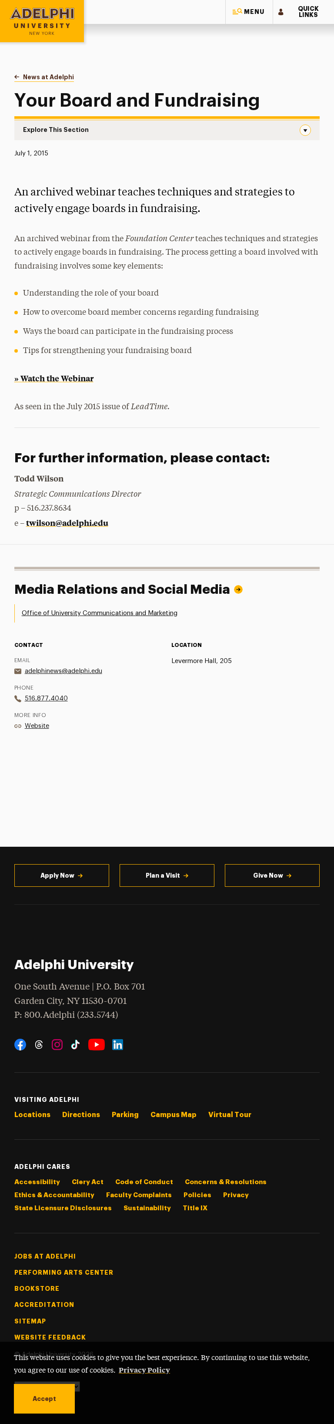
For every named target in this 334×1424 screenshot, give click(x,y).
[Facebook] (20, 1044)
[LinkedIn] (117, 1044)
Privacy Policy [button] (144, 1369)
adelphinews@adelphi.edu (63, 671)
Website (37, 726)
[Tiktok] (75, 1044)
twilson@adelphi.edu (67, 522)
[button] (249, 12)
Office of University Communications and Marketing (99, 613)
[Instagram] (57, 1044)
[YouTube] (96, 1044)
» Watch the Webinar (54, 378)
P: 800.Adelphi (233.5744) (66, 1015)
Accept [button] (44, 1399)
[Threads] (38, 1044)
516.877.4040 (46, 698)
